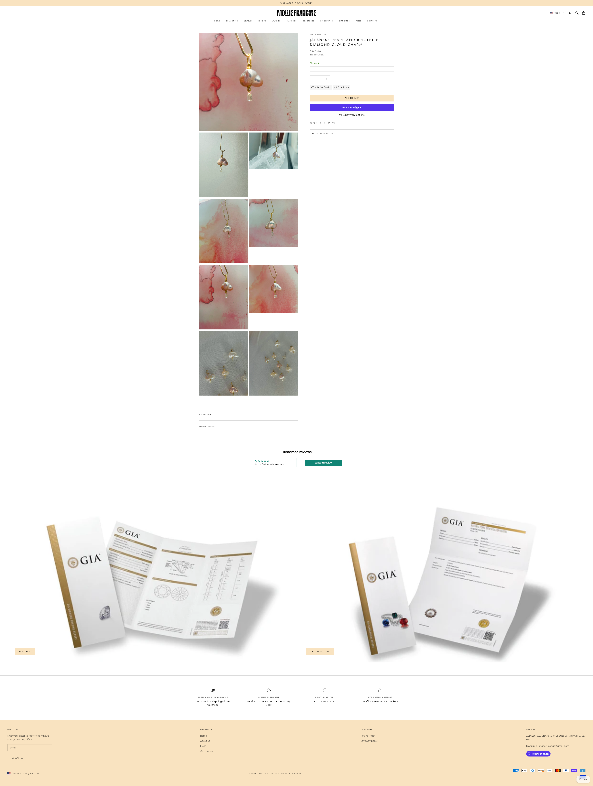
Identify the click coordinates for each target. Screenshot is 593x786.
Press (203, 746)
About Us (205, 740)
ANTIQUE (262, 21)
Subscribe (17, 757)
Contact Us (206, 751)
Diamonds (25, 651)
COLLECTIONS (232, 21)
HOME (217, 21)
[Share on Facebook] (320, 123)
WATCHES (276, 21)
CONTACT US (373, 21)
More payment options (352, 114)
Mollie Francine (318, 35)
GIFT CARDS (344, 21)
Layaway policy (369, 740)
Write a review (323, 462)
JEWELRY (248, 21)
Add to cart (352, 98)
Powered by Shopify (289, 773)
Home (203, 735)
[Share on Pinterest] (329, 123)
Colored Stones (320, 651)
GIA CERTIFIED (326, 21)
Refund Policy (368, 735)
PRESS (358, 21)
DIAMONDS (291, 21)
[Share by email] (333, 123)
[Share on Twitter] (324, 123)
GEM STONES (308, 21)
